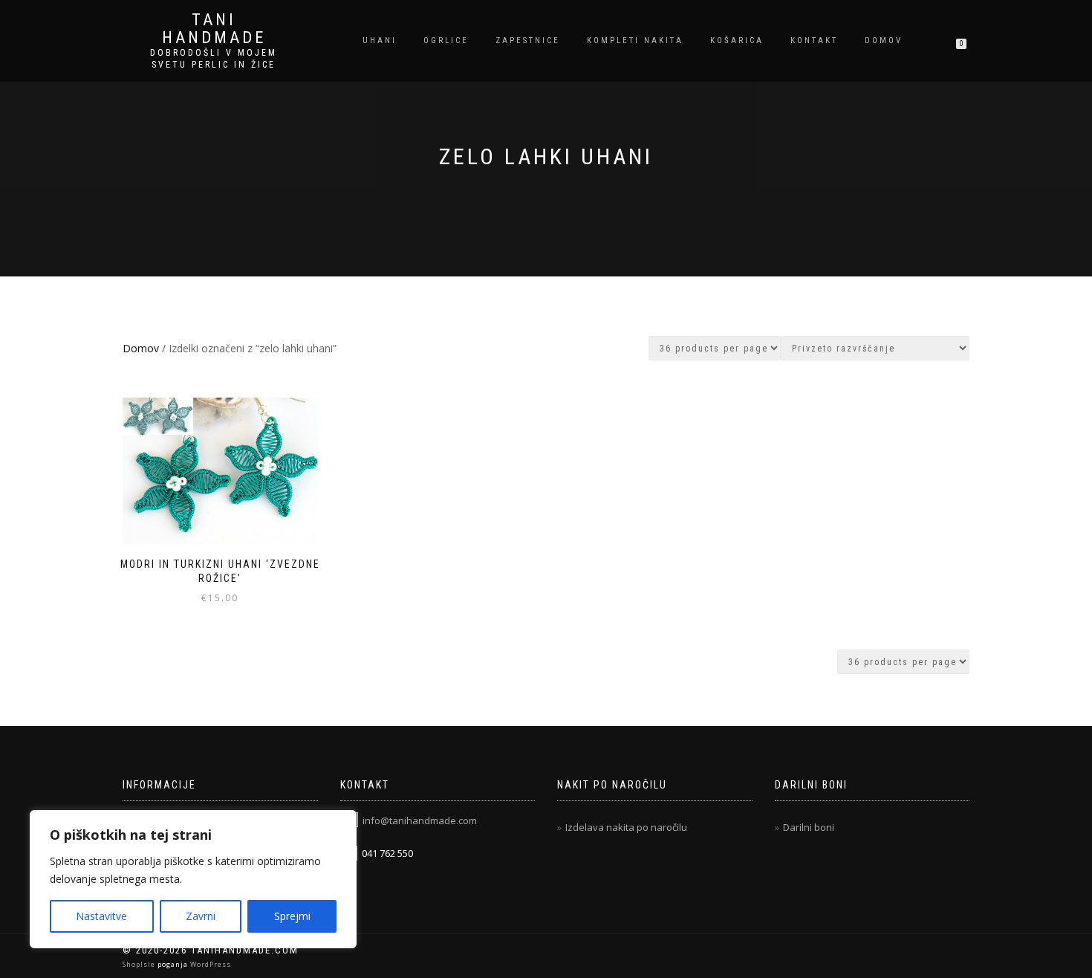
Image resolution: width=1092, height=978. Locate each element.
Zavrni (200, 916)
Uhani (380, 40)
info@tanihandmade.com (420, 820)
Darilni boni (808, 827)
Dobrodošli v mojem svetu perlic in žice (213, 59)
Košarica (737, 40)
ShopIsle (140, 964)
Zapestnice (527, 40)
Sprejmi (292, 916)
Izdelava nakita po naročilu (626, 827)
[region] (193, 879)
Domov (884, 40)
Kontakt (814, 40)
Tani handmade (214, 29)
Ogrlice (446, 40)
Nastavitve (101, 916)
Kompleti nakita (635, 40)
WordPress (209, 964)
